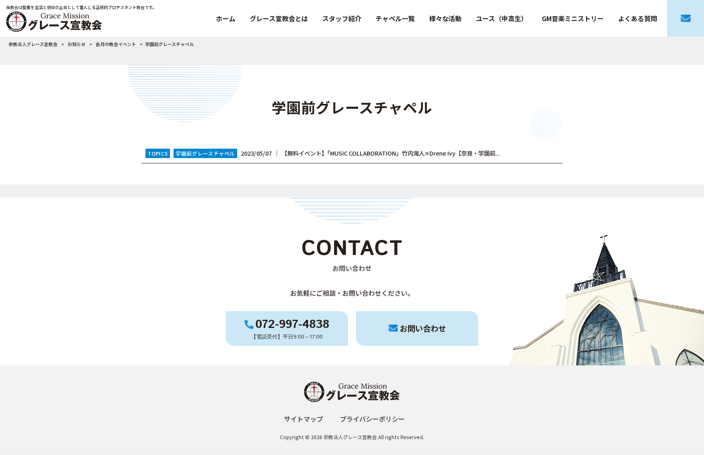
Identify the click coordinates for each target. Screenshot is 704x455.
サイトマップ (303, 419)
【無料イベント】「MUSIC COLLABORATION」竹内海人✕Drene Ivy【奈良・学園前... (391, 153)
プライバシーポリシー (372, 419)
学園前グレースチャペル (205, 153)
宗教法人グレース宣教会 (33, 44)
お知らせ (77, 44)
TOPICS (157, 153)
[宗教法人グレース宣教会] (352, 409)
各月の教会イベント (116, 44)
